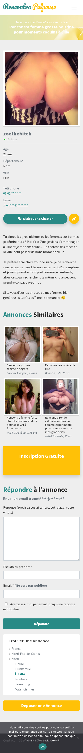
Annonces (21, 22)
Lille (65, 22)
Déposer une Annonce (41, 705)
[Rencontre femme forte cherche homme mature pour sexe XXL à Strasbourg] (22, 396)
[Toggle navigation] (74, 8)
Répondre (41, 624)
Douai (19, 664)
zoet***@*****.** (15, 205)
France (16, 648)
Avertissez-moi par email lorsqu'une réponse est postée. (39, 606)
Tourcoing (22, 684)
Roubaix (21, 679)
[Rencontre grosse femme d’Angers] (22, 344)
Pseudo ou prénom (18, 567)
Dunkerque (23, 669)
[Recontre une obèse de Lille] (60, 344)
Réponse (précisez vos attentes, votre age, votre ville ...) (38, 510)
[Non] (78, 737)
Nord (57, 22)
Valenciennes (24, 689)
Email (25, 585)
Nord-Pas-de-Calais (41, 22)
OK (43, 746)
